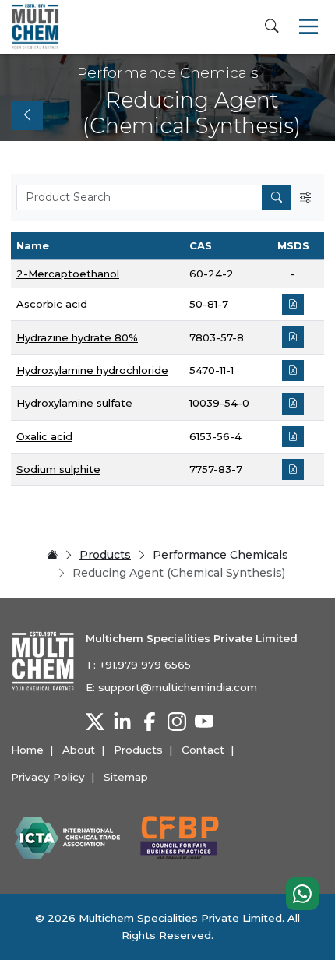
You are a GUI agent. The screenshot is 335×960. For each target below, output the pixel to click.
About (78, 749)
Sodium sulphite (58, 469)
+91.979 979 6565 (145, 664)
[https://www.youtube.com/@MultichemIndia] (204, 721)
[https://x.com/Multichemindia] (95, 721)
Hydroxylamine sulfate (74, 403)
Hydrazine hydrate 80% (77, 337)
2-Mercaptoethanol (67, 273)
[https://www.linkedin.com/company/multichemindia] (122, 721)
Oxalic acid (44, 436)
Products (105, 555)
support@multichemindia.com (177, 687)
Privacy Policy (48, 777)
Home (27, 749)
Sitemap (126, 777)
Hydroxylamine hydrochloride (92, 370)
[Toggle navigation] (308, 26)
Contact (203, 749)
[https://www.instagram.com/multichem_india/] (177, 721)
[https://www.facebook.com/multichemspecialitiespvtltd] (149, 721)
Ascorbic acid (51, 304)
